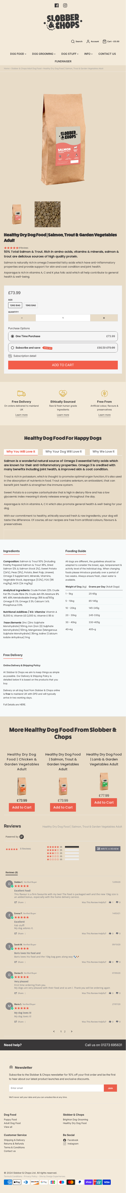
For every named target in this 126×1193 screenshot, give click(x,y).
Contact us (10, 1151)
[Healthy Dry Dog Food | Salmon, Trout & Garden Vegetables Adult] (17, 214)
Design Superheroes (55, 1176)
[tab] (21, 452)
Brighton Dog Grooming (75, 1119)
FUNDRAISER (63, 61)
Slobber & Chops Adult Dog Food (26, 68)
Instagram (73, 1143)
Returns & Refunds (14, 1143)
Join (110, 1088)
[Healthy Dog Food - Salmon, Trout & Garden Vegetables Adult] (48, 214)
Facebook (73, 1140)
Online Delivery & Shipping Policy (21, 665)
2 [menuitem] (64, 1031)
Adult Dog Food (12, 1123)
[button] (107, 848)
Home (7, 68)
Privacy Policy (30, 1176)
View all (8, 1126)
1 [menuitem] (61, 1031)
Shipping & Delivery (14, 1140)
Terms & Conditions (14, 1147)
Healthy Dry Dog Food (75, 1123)
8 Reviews (23, 247)
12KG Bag (15, 305)
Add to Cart (63, 365)
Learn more (21, 414)
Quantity (13, 312)
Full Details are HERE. (14, 704)
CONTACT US (107, 53)
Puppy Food (10, 1119)
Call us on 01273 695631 (103, 1045)
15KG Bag (31, 305)
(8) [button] (61, 847)
